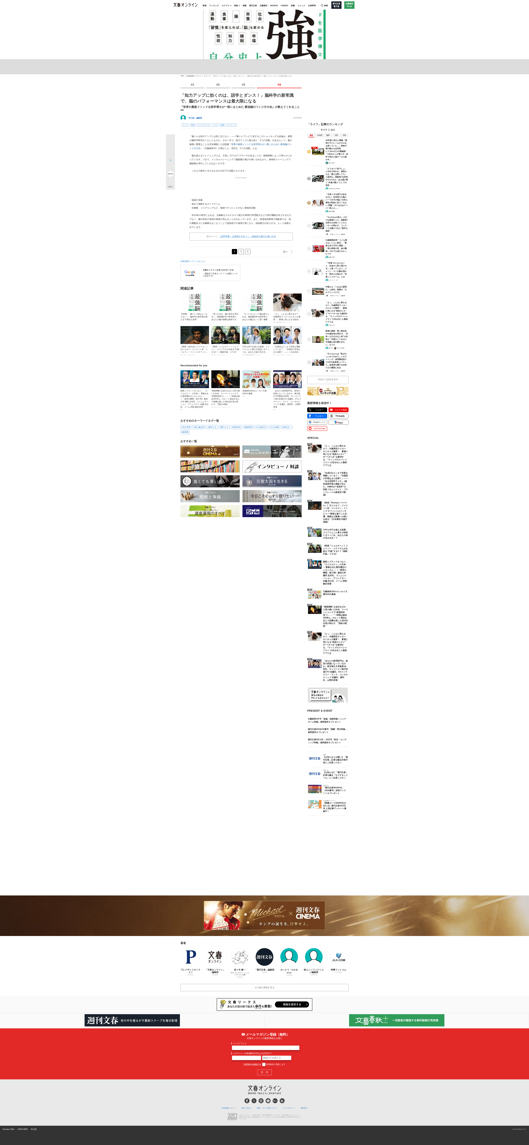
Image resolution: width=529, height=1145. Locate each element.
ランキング (214, 5)
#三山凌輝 (274, 427)
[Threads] (261, 1100)
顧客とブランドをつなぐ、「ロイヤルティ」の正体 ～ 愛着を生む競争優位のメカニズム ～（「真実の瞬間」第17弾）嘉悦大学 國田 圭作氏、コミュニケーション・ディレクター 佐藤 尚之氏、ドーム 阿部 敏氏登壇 (194, 400)
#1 (192, 84)
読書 (293, 5)
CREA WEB (23, 1129)
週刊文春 (253, 5)
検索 (326, 5)
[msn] (275, 1100)
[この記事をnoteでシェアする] (170, 174)
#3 (243, 84)
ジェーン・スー (333, 280)
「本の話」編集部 (194, 118)
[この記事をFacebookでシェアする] (170, 148)
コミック (301, 5)
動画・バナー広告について (267, 1108)
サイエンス (231, 125)
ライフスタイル (203, 125)
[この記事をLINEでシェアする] (170, 166)
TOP (182, 76)
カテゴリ (225, 5)
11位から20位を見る (328, 379)
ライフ (206, 76)
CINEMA (284, 5)
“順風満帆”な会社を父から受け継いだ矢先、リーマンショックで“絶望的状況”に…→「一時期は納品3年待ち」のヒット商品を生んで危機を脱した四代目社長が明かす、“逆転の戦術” (225, 399)
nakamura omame (334, 188)
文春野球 (312, 5)
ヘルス (215, 125)
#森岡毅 (185, 432)
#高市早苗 (186, 427)
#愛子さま (224, 427)
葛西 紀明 (332, 257)
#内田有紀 (236, 427)
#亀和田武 (248, 427)
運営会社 (304, 1108)
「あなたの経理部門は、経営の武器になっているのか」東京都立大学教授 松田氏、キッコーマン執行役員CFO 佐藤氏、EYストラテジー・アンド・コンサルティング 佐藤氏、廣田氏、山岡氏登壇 (287, 400)
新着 (205, 5)
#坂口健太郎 (199, 427)
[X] (254, 1100)
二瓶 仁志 (332, 325)
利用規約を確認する (252, 1064)
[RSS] (282, 1100)
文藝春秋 (263, 5)
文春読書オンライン (193, 76)
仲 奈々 (331, 348)
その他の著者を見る (264, 987)
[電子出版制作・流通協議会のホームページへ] (232, 1117)
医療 (222, 125)
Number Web (8, 1129)
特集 (236, 5)
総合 (333, 130)
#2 (218, 84)
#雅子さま (212, 427)
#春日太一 (286, 427)
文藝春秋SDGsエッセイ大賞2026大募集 (254, 393)
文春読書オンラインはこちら (193, 261)
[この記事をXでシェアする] (170, 140)
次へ (285, 251)
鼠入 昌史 (332, 163)
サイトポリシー (289, 1108)
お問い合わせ (246, 1108)
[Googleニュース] (268, 1100)
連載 (244, 5)
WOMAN (274, 5)
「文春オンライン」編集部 (337, 234)
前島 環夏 (332, 211)
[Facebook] (247, 1100)
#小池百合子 (261, 427)
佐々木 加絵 (340, 348)
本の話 (34, 1129)
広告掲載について (228, 1108)
